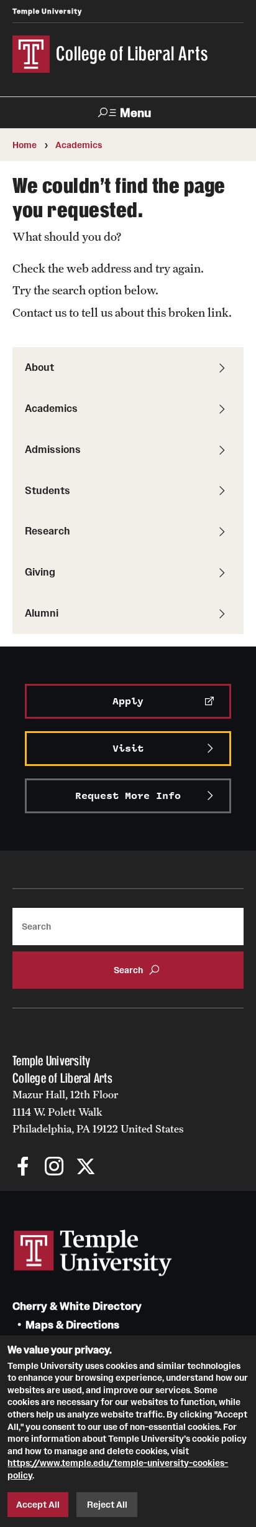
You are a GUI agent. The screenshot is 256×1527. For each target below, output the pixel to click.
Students (47, 490)
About (39, 367)
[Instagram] (54, 1168)
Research (47, 531)
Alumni (41, 613)
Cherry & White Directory (77, 1306)
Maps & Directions (72, 1325)
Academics (78, 145)
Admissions (53, 449)
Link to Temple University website (93, 1253)
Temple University (47, 11)
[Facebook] (23, 1168)
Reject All (107, 1504)
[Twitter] (85, 1168)
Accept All (38, 1504)
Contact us (39, 312)
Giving (40, 572)
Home (24, 145)
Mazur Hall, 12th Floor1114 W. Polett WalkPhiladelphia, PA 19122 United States (98, 1111)
